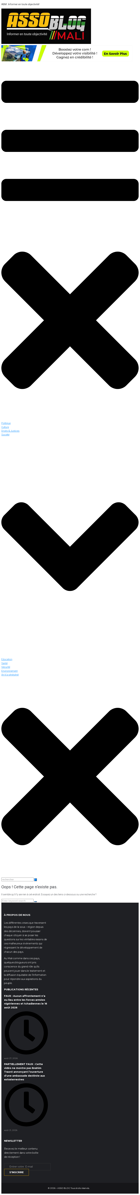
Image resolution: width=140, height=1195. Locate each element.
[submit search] (35, 879)
